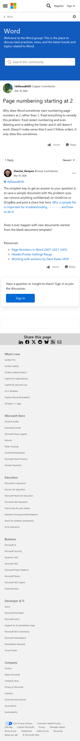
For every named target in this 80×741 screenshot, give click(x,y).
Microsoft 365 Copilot (15, 582)
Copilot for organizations (16, 378)
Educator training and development (21, 514)
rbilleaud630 (23, 86)
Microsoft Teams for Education (19, 495)
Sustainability (11, 712)
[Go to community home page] (13, 6)
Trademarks (26, 730)
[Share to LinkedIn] (21, 342)
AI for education (12, 526)
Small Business (12, 588)
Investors (9, 693)
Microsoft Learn (12, 619)
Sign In (71, 6)
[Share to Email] (59, 342)
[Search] (48, 6)
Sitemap (8, 727)
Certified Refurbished (15, 452)
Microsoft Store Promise (16, 458)
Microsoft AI (10, 544)
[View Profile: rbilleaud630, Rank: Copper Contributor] (8, 88)
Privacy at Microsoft (14, 687)
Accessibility (10, 705)
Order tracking (11, 446)
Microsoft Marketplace (15, 637)
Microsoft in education (15, 483)
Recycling (57, 730)
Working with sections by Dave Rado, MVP (40, 259)
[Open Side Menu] (5, 6)
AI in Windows (11, 391)
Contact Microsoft (25, 727)
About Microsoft (12, 674)
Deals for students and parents (19, 520)
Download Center (13, 427)
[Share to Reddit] (40, 342)
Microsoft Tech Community (17, 631)
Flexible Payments (13, 465)
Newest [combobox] (69, 160)
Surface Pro (10, 359)
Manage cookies (57, 727)
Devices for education (15, 489)
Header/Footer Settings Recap (32, 254)
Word (10, 16)
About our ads (11, 734)
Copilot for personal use (16, 384)
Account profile (12, 421)
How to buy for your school (17, 508)
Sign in (20, 298)
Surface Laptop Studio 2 (16, 372)
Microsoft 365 (11, 563)
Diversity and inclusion (15, 699)
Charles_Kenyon (24, 171)
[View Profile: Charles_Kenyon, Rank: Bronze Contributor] (8, 173)
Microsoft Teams (12, 576)
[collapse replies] (40, 168)
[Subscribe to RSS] (53, 342)
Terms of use (10, 730)
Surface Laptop (12, 366)
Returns (8, 440)
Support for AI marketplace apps (20, 625)
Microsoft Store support (16, 433)
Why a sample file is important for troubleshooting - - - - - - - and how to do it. (40, 207)
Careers (8, 668)
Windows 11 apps (13, 403)
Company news (12, 680)
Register (59, 6)
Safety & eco (43, 730)
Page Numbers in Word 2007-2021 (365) (39, 249)
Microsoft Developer (14, 612)
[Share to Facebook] (27, 342)
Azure (7, 606)
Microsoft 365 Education (16, 501)
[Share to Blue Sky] (46, 342)
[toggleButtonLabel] (74, 16)
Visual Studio (11, 650)
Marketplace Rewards (15, 644)
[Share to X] (34, 342)
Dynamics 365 (11, 557)
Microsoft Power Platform (17, 569)
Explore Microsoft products (17, 397)
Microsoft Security (13, 551)
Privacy (42, 727)
